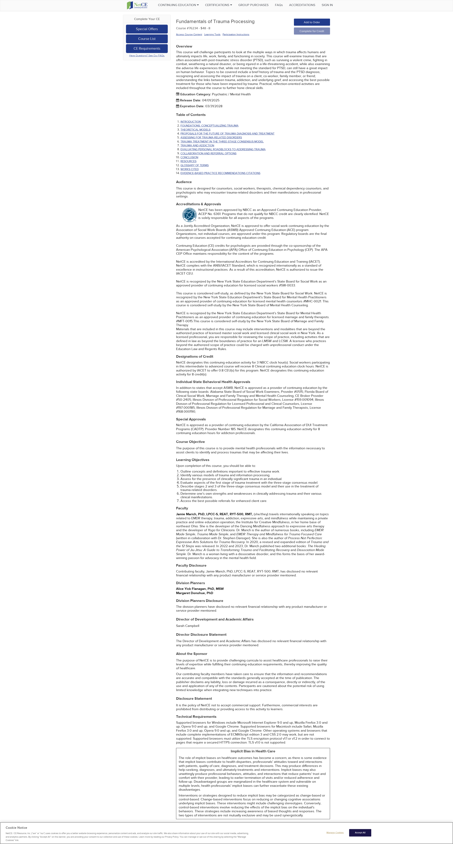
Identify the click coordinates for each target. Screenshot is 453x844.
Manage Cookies (335, 832)
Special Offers (147, 29)
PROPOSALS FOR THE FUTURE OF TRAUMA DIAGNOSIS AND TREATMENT (227, 133)
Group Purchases (253, 5)
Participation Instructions (236, 34)
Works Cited (189, 169)
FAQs (279, 5)
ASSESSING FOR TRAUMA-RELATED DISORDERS (211, 137)
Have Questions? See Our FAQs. (147, 55)
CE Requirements (147, 48)
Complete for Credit (312, 31)
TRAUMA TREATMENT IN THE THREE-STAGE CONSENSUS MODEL (222, 141)
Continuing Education (177, 5)
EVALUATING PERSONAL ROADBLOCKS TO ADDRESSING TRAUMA (223, 149)
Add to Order (312, 22)
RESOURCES (188, 161)
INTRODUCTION (190, 122)
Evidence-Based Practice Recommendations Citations (220, 173)
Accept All (360, 832)
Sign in (327, 5)
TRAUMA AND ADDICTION (197, 145)
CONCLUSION (189, 157)
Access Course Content (189, 34)
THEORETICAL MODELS (195, 130)
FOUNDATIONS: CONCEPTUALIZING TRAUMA (209, 125)
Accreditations (302, 5)
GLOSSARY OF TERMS (194, 165)
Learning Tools (212, 34)
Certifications (217, 5)
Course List (147, 39)
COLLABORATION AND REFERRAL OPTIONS (208, 153)
